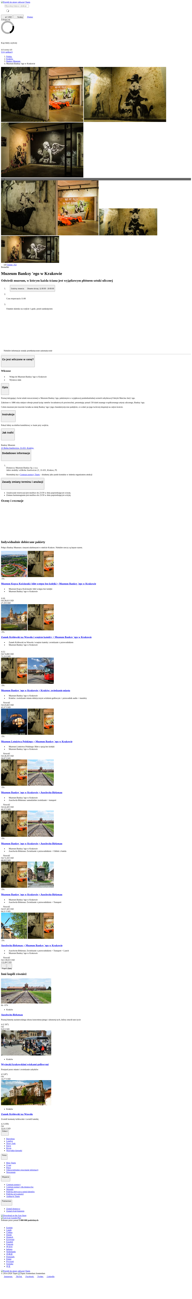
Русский (10, 1261)
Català (8, 1230)
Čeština (9, 1232)
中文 (8, 1266)
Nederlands (11, 1252)
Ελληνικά (10, 1239)
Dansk (9, 1235)
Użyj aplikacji (7, 52)
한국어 (9, 1247)
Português (10, 1257)
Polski (8, 1259)
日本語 (9, 1254)
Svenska (9, 1264)
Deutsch (9, 1237)
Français (9, 1244)
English (9, 1228)
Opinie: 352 (12, 265)
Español (9, 1242)
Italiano (9, 1249)
